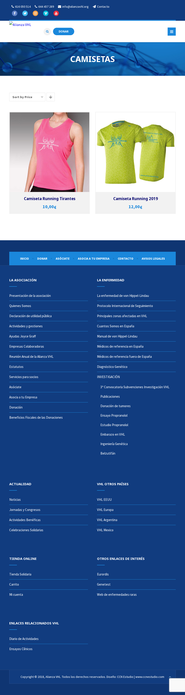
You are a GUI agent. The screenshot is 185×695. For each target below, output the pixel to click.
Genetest (104, 584)
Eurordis (103, 574)
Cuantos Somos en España (115, 326)
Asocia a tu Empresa (93, 258)
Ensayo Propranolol (113, 415)
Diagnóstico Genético (112, 367)
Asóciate (62, 258)
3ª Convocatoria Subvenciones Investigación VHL (134, 387)
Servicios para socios (23, 377)
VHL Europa (105, 510)
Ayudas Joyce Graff (22, 336)
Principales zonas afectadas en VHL (122, 316)
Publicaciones (110, 396)
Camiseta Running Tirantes (49, 198)
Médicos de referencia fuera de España (124, 356)
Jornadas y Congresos (24, 510)
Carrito (14, 584)
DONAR (64, 31)
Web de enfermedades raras (117, 594)
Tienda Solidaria (20, 574)
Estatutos (16, 367)
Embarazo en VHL (112, 434)
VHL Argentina (107, 520)
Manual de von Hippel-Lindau (117, 336)
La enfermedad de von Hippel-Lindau (123, 295)
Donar (42, 258)
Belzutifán (107, 453)
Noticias (15, 499)
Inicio (24, 258)
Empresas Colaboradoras (26, 346)
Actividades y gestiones (26, 326)
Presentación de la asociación (30, 295)
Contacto (125, 258)
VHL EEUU (104, 499)
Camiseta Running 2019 (135, 198)
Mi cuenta (16, 594)
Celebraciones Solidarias (26, 530)
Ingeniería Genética (114, 444)
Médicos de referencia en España (120, 346)
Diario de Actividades (24, 639)
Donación (16, 407)
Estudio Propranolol (114, 425)
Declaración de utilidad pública (30, 316)
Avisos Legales (153, 258)
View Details (50, 156)
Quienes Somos (20, 306)
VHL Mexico (105, 530)
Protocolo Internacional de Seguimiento (125, 306)
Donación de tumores (115, 406)
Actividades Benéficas (25, 520)
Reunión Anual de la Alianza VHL (31, 356)
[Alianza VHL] (20, 24)
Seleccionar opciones (50, 149)
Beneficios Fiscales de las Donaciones (36, 417)
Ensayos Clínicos (20, 649)
